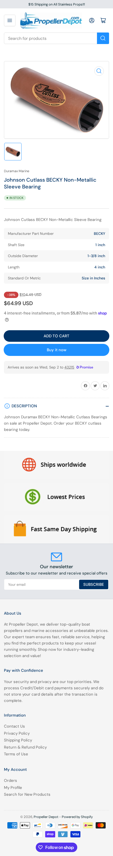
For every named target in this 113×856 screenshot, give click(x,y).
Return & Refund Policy (25, 747)
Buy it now (56, 350)
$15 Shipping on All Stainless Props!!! (56, 4)
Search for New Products (27, 794)
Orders (10, 780)
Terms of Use (16, 754)
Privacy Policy (17, 733)
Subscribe (93, 584)
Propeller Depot (46, 817)
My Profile (13, 787)
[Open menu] (10, 20)
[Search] (103, 38)
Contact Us (14, 726)
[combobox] (56, 38)
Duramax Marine (16, 171)
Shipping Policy (18, 740)
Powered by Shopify (77, 817)
